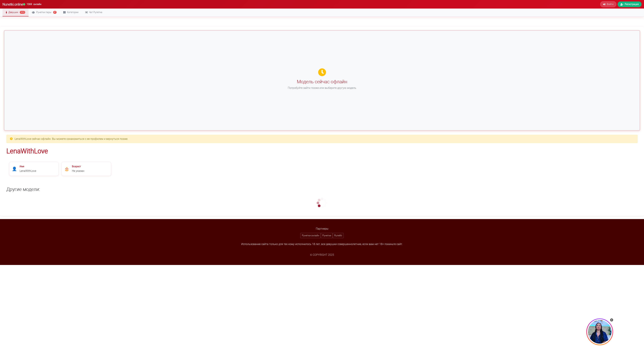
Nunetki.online (13, 4)
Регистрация (632, 4)
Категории (72, 12)
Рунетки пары (46, 12)
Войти (610, 4)
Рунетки (326, 235)
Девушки (16, 12)
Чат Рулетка (95, 12)
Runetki (338, 235)
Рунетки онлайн (310, 235)
